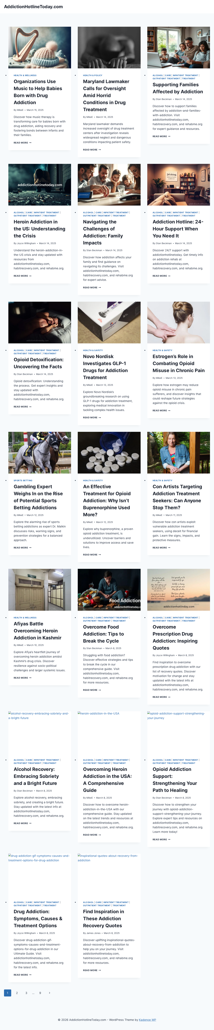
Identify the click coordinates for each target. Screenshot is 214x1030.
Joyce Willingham (26, 243)
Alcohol (158, 75)
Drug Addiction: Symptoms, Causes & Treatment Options (38, 918)
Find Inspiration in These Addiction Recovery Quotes (103, 918)
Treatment (188, 78)
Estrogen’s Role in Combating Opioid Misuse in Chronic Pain (179, 363)
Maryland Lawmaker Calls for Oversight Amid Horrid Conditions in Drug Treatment (106, 95)
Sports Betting (23, 480)
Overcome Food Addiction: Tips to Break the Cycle (103, 634)
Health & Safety (93, 350)
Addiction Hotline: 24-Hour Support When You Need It (178, 229)
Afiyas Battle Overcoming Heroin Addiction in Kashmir (37, 631)
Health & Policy (92, 75)
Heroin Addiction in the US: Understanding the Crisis (39, 229)
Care (168, 75)
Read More (23, 142)
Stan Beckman (164, 99)
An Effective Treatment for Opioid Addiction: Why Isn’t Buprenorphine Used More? (107, 500)
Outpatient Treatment (166, 78)
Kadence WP (147, 1019)
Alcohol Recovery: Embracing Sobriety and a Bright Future (36, 776)
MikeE (20, 110)
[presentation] (39, 47)
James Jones (93, 933)
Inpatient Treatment (185, 75)
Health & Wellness (25, 75)
